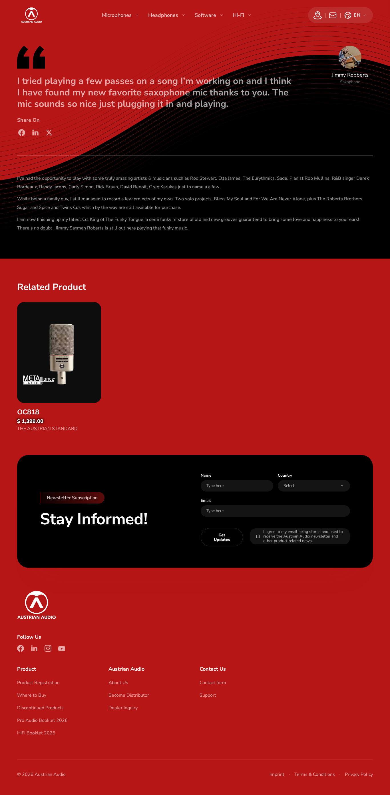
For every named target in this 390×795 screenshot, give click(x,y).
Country (285, 475)
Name (206, 475)
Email (206, 500)
